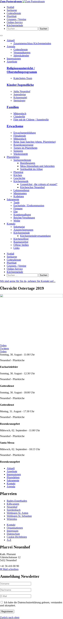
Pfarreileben (13, 157)
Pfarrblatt (11, 16)
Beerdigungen (27, 163)
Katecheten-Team (22, 78)
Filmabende (19, 135)
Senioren (18, 150)
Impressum (12, 530)
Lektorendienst (21, 190)
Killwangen (13, 503)
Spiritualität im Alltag (31, 169)
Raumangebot (20, 241)
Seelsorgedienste (22, 160)
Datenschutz (13, 533)
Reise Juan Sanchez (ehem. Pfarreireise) (34, 141)
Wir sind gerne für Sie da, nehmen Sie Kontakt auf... (27, 281)
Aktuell (11, 40)
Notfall (10, 7)
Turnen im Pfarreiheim (25, 147)
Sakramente (13, 199)
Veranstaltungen (21, 52)
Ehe (15, 211)
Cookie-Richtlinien (17, 536)
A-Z (9, 539)
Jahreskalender (21, 55)
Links (16, 247)
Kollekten (18, 196)
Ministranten (20, 193)
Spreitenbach (13, 509)
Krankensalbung (22, 214)
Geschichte (19, 178)
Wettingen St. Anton (17, 513)
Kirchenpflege (21, 238)
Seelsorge (12, 10)
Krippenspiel (20, 97)
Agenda (11, 46)
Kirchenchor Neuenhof (32, 187)
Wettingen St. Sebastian (19, 516)
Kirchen (17, 175)
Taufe (16, 202)
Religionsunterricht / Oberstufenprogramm (22, 70)
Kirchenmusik (20, 181)
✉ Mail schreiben (9, 569)
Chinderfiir (19, 116)
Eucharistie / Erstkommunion (28, 205)
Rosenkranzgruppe (23, 144)
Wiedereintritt (20, 153)
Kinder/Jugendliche (20, 85)
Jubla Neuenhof (21, 91)
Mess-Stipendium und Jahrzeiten (37, 166)
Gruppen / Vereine (16, 19)
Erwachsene (15, 126)
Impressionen (14, 58)
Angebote (12, 61)
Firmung (18, 208)
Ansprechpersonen (23, 229)
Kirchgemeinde (15, 25)
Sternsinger (19, 100)
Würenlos (12, 519)
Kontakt (11, 223)
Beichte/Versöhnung (24, 217)
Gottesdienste (14, 13)
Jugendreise (19, 94)
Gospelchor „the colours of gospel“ (38, 184)
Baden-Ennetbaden (17, 500)
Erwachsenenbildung (24, 132)
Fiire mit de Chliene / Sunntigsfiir (31, 119)
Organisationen (15, 527)
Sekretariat (19, 226)
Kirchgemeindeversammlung (35, 235)
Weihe (16, 220)
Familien (13, 107)
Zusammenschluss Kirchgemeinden (32, 43)
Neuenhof (12, 506)
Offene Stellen (21, 244)
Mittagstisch (19, 113)
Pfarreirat (18, 172)
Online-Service (15, 22)
